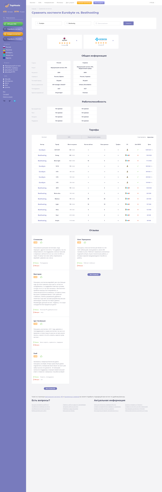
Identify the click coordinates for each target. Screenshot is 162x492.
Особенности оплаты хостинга (41, 408)
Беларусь (9, 52)
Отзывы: (65, 45)
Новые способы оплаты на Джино (104, 408)
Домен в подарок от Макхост (133, 404)
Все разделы (99, 3)
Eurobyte (42, 150)
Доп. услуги (70, 2)
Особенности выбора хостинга (41, 406)
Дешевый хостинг (11, 70)
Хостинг (32, 2)
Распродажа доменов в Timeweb (135, 408)
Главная (34, 8)
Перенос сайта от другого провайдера (74, 404)
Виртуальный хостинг (13, 66)
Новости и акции (7, 97)
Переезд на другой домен (70, 408)
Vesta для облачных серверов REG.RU (105, 404)
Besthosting (42, 155)
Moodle (7, 79)
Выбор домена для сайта (39, 410)
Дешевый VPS (10, 72)
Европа (8, 58)
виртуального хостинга (52, 397)
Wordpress (9, 81)
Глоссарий (6, 94)
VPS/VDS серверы (11, 68)
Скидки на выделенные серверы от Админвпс (107, 406)
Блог (4, 91)
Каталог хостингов (84, 3)
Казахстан (9, 55)
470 (5, 11)
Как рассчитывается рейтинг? (40, 404)
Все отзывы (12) (50, 388)
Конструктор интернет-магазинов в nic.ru (106, 410)
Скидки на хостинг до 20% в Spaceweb (136, 406)
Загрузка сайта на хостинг (70, 406)
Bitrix (7, 83)
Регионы (60, 2)
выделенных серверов (72, 397)
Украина (9, 50)
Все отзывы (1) (94, 274)
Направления (49, 2)
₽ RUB (152, 2)
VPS (62, 397)
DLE (6, 85)
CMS (39, 2)
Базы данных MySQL (69, 410)
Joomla (7, 87)
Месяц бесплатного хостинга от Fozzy (136, 410)
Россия (8, 47)
